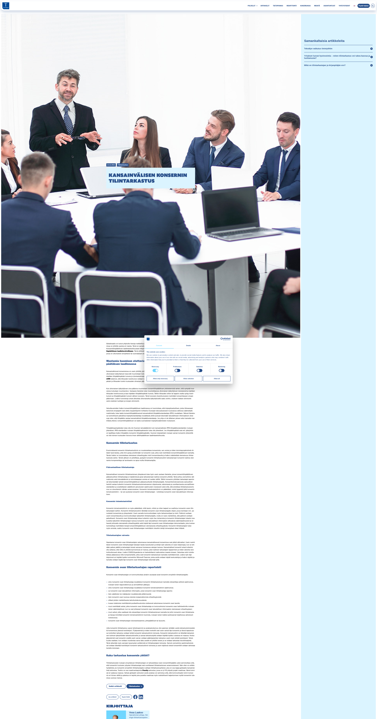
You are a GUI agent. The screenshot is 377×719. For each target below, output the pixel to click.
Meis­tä (317, 6)
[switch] (177, 370)
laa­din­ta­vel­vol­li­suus (125, 351)
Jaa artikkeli (112, 697)
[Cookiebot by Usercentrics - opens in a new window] (222, 339)
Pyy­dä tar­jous (364, 6)
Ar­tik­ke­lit (264, 6)
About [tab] (218, 345)
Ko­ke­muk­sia (305, 6)
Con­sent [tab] (159, 345)
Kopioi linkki (126, 697)
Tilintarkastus (123, 165)
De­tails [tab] (188, 345)
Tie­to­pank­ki (278, 6)
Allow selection (188, 378)
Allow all (217, 378)
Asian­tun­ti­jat (329, 6)
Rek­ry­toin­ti (292, 6)
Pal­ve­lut (251, 6)
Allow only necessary (160, 378)
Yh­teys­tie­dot (344, 6)
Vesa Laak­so (136, 712)
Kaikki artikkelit (115, 686)
